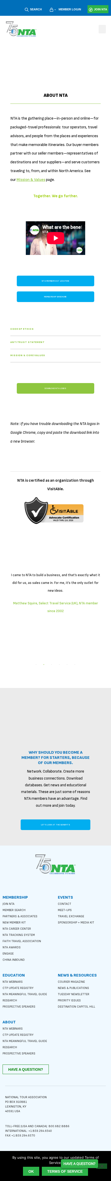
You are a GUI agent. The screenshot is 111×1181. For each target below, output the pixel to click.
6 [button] (74, 664)
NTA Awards (12, 947)
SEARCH (36, 9)
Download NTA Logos (55, 388)
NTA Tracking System (19, 935)
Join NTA (8, 904)
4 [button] (59, 664)
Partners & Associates (20, 916)
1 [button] (36, 664)
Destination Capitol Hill (76, 1007)
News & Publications (73, 988)
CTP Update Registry (18, 988)
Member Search (14, 910)
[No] (101, 1166)
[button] (102, 29)
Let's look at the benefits (55, 825)
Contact (64, 904)
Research (10, 1000)
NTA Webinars (13, 982)
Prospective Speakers (19, 1007)
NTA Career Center (17, 929)
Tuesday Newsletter (73, 994)
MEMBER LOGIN (70, 9)
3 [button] (51, 664)
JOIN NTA (100, 9)
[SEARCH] (27, 10)
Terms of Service (65, 1171)
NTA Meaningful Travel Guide (25, 994)
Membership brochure (55, 297)
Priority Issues (69, 1000)
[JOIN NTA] (91, 10)
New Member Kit (14, 923)
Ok (31, 1171)
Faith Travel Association (22, 941)
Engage (8, 954)
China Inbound (14, 960)
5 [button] (67, 664)
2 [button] (43, 664)
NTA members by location (55, 281)
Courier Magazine (71, 982)
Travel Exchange (71, 916)
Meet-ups (65, 910)
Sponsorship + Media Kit (76, 923)
